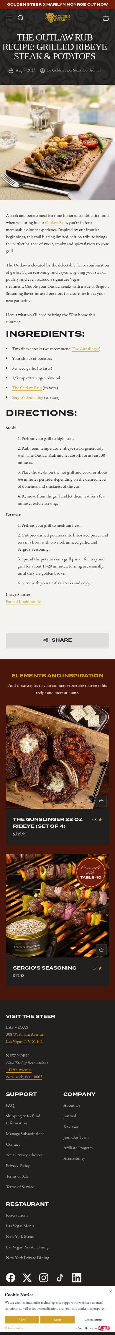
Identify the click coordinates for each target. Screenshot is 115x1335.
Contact (13, 1144)
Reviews (70, 1126)
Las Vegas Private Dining (27, 1247)
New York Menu (20, 1236)
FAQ (10, 1105)
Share (62, 640)
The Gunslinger (85, 349)
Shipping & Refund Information (23, 1119)
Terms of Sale (17, 1176)
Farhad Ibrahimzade (23, 601)
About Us (71, 1105)
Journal (69, 1116)
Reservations (17, 1215)
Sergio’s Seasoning (27, 397)
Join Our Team (76, 1137)
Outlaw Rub (56, 222)
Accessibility (74, 1158)
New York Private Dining (27, 1258)
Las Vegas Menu (20, 1226)
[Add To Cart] (101, 801)
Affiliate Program (78, 1148)
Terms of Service (20, 1187)
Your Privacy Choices (24, 1155)
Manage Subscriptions (25, 1133)
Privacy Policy (18, 1165)
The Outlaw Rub (27, 388)
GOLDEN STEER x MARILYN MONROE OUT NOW (57, 4)
